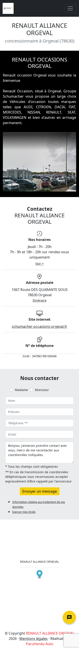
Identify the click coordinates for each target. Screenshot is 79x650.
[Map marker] (40, 574)
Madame (21, 390)
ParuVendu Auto (39, 643)
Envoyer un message (39, 491)
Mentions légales (33, 638)
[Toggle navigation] (70, 8)
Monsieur (42, 390)
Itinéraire (40, 300)
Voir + (39, 263)
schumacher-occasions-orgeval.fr (39, 326)
